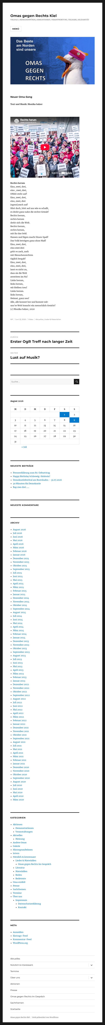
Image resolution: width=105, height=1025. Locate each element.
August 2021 (19, 742)
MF (11, 319)
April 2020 (18, 796)
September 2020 (21, 778)
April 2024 (18, 626)
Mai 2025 (17, 580)
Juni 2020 (18, 789)
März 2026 (18, 547)
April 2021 (18, 753)
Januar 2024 (19, 637)
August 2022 (19, 699)
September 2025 (21, 569)
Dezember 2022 (21, 684)
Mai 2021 (17, 749)
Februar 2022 (20, 720)
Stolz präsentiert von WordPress (45, 1017)
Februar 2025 (20, 590)
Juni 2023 (18, 663)
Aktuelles (39, 319)
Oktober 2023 (20, 648)
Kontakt (22, 907)
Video (30, 319)
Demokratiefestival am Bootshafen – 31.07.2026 (37, 480)
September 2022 (21, 695)
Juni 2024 (18, 619)
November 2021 (21, 731)
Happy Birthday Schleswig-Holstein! (31, 476)
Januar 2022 (19, 724)
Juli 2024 (17, 616)
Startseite (15, 1009)
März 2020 (18, 799)
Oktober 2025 (20, 565)
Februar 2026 (20, 551)
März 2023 (18, 673)
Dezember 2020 (21, 767)
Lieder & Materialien (52, 319)
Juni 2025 (18, 576)
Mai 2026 (18, 540)
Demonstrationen (24, 828)
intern (16, 853)
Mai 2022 (17, 709)
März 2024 (18, 630)
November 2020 (21, 771)
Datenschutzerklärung (29, 903)
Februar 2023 (19, 677)
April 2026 (18, 544)
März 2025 (18, 587)
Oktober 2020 (20, 774)
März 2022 (18, 717)
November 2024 (21, 601)
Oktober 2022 (20, 691)
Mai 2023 (17, 666)
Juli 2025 (17, 572)
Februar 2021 (19, 760)
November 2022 (21, 688)
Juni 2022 (18, 706)
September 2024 (21, 608)
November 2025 (21, 562)
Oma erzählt (19, 882)
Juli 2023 (17, 659)
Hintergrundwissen (23, 849)
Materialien (21, 871)
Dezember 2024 (21, 598)
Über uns (17, 896)
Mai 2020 (17, 792)
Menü (15, 29)
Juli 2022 (17, 702)
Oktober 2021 (20, 735)
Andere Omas (20, 842)
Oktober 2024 (20, 605)
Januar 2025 (19, 594)
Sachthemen (19, 889)
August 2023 (19, 655)
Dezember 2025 (21, 558)
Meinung (20, 839)
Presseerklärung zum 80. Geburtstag (31, 472)
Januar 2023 (19, 681)
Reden (18, 875)
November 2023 (21, 645)
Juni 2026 (18, 536)
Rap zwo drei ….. (21, 487)
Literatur (20, 867)
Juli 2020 (17, 785)
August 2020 (19, 781)
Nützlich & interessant (24, 857)
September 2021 (21, 738)
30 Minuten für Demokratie (27, 483)
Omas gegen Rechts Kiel (33, 16)
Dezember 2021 (21, 727)
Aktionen (17, 824)
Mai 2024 (17, 623)
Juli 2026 (17, 533)
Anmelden (18, 932)
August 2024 (19, 612)
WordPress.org (20, 943)
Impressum (21, 900)
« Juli (24, 447)
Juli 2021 (17, 745)
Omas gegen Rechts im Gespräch (34, 864)
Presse (16, 885)
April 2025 (18, 583)
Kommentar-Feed (22, 939)
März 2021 (18, 756)
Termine (17, 893)
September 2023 (21, 652)
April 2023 (18, 670)
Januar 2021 (19, 763)
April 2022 (18, 713)
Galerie (16, 846)
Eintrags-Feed (20, 935)
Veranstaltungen (24, 831)
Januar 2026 (19, 554)
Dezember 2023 (21, 641)
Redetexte (20, 878)
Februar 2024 (20, 634)
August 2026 (19, 529)
